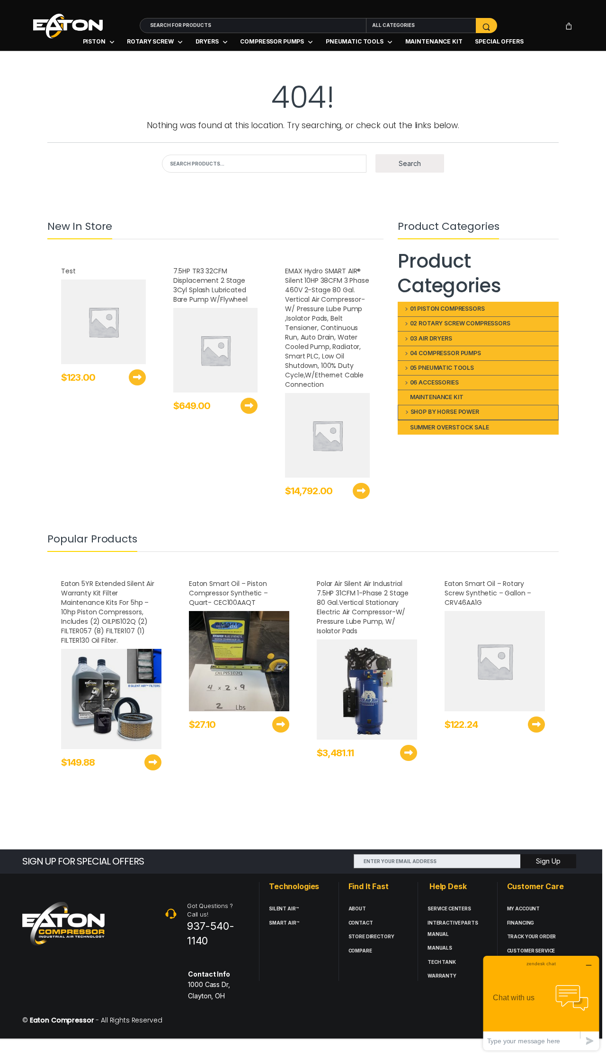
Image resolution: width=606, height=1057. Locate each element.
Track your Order (531, 936)
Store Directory (371, 936)
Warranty (442, 975)
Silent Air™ (283, 908)
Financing (521, 923)
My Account (523, 908)
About (357, 908)
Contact (360, 923)
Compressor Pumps (272, 41)
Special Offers (499, 41)
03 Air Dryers (431, 338)
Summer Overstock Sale (449, 427)
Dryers (207, 41)
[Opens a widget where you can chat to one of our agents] (541, 1003)
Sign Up (548, 861)
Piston (94, 41)
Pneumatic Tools (354, 41)
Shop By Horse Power (444, 411)
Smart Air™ (284, 923)
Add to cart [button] (137, 377)
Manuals (440, 948)
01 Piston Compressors (447, 308)
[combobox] (253, 25)
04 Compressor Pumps (445, 353)
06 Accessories (434, 382)
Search (410, 163)
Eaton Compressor (62, 1020)
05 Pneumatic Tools (442, 367)
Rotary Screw (150, 41)
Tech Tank (442, 962)
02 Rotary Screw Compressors (460, 323)
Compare (360, 950)
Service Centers (449, 908)
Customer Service (531, 950)
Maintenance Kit (434, 41)
